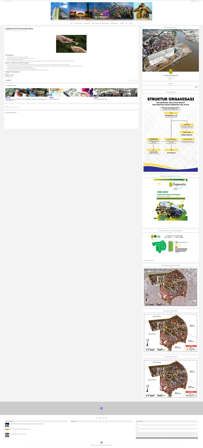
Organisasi (5, 1)
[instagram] (191, 1)
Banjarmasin (8, 97)
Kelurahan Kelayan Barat (102, 445)
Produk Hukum (87, 23)
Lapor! (131, 23)
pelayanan (9, 80)
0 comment (24, 30)
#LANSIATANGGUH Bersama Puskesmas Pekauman (18, 434)
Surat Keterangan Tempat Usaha (100, 99)
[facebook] (194, 1)
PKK (126, 23)
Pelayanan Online (114, 23)
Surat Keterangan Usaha (54, 99)
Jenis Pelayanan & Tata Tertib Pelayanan (100, 23)
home (72, 23)
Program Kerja (10, 1)
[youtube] (192, 1)
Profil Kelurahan (78, 23)
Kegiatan (122, 23)
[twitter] (195, 1)
